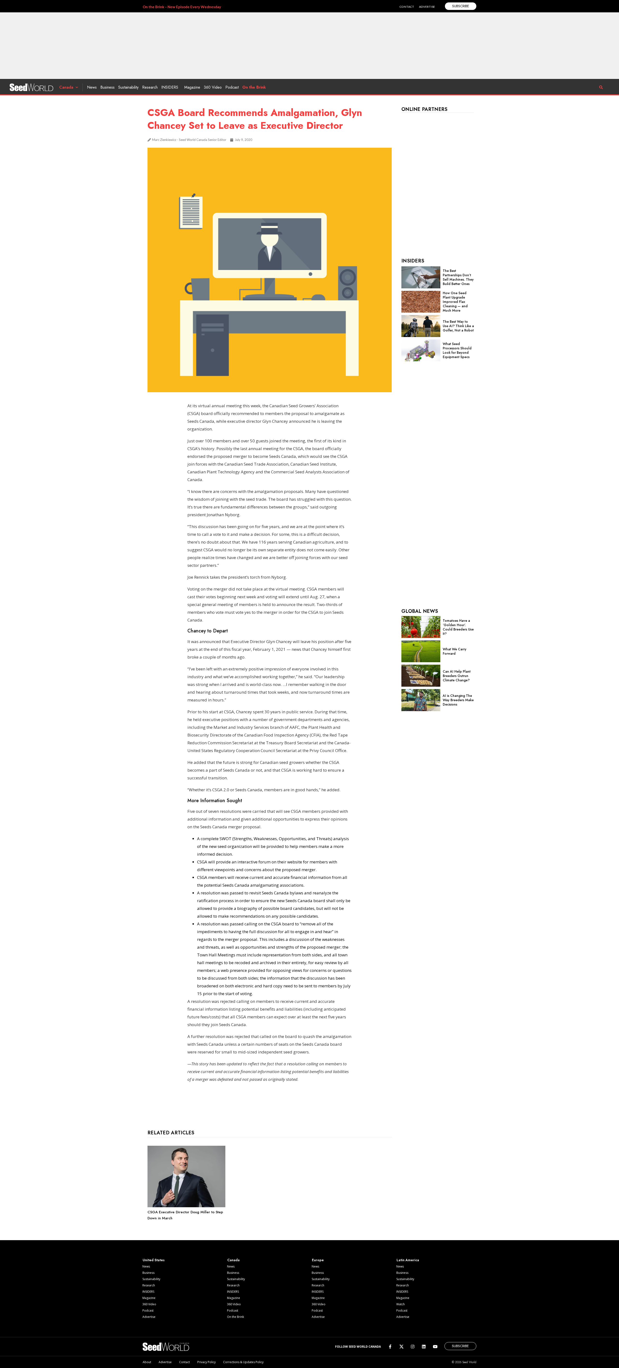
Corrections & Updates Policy (243, 1362)
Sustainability (128, 87)
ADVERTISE (427, 6)
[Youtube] (435, 1346)
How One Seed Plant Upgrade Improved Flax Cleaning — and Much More (455, 302)
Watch (400, 1304)
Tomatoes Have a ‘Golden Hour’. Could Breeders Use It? (458, 627)
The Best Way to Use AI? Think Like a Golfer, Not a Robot (458, 326)
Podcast (232, 87)
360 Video (213, 87)
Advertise (148, 1317)
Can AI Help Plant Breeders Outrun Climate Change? (457, 676)
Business (107, 87)
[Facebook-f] (390, 1346)
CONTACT (406, 6)
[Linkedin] (423, 1346)
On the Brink (254, 87)
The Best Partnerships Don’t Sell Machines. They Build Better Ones (458, 277)
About (147, 1362)
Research (150, 87)
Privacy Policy (206, 1362)
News (92, 87)
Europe (318, 1260)
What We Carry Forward (454, 651)
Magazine (192, 87)
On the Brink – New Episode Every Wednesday (182, 7)
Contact (184, 1362)
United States (154, 1260)
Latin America (408, 1260)
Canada (66, 87)
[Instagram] (412, 1346)
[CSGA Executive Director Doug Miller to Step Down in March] (186, 1206)
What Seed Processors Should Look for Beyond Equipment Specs (457, 350)
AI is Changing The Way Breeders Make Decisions (458, 700)
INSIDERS (169, 87)
